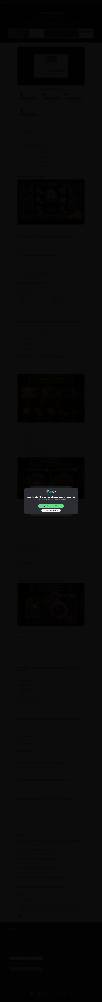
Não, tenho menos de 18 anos (51, 510)
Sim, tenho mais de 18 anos (51, 506)
